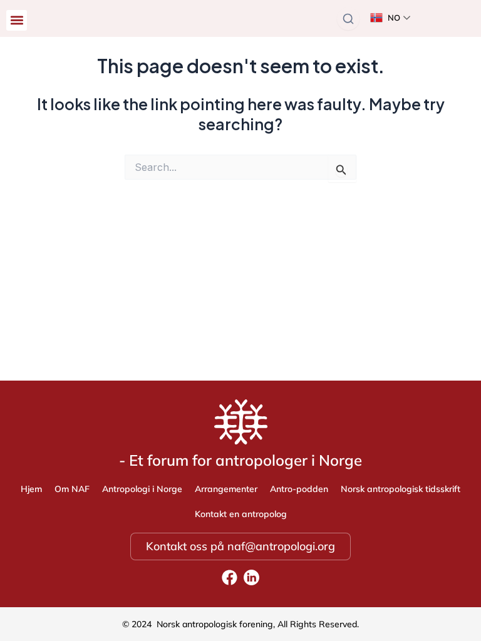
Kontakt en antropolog (241, 514)
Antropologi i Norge (142, 489)
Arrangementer (226, 489)
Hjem (31, 489)
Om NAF (72, 489)
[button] (16, 20)
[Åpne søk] (348, 19)
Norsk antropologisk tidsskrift (400, 489)
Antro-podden (299, 489)
